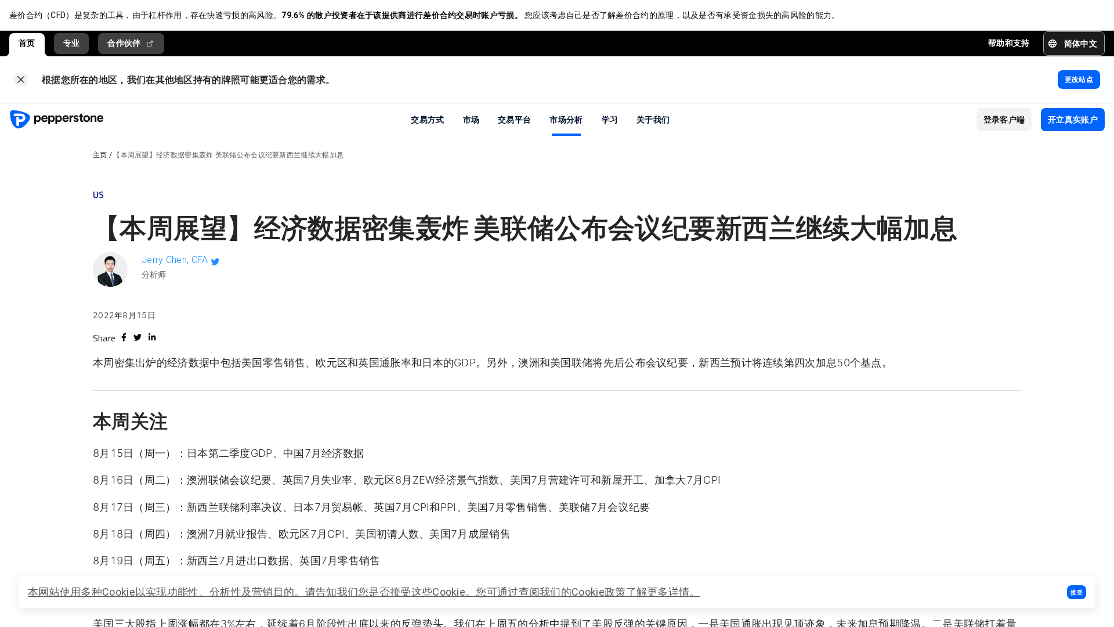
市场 (471, 119)
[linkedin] (152, 337)
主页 (100, 155)
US (98, 194)
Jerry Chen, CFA (175, 259)
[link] (21, 80)
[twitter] (137, 337)
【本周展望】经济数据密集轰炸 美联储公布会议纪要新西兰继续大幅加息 (228, 155)
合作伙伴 (123, 43)
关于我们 (653, 119)
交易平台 (514, 119)
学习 (610, 119)
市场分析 (566, 119)
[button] (1076, 592)
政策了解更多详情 (647, 592)
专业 (71, 43)
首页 (27, 43)
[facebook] (123, 337)
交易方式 (427, 119)
